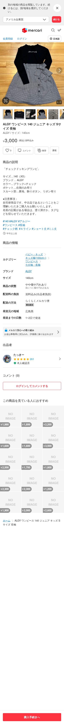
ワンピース (31, 261)
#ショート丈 (39, 228)
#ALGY (13, 221)
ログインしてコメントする (32, 386)
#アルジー (24, 221)
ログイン (22, 38)
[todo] (59, 30)
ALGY (28, 271)
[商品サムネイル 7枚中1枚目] (8, 114)
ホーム (6, 520)
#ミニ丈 (52, 228)
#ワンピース (10, 225)
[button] (53, 30)
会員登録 (8, 38)
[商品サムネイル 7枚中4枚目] (42, 114)
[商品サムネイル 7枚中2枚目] (19, 114)
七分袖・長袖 (32, 264)
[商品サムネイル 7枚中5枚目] (53, 114)
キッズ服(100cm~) (35, 258)
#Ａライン (25, 228)
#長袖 (21, 225)
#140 (6, 221)
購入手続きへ (32, 717)
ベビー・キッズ (34, 254)
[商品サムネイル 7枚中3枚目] (31, 114)
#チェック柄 (10, 228)
